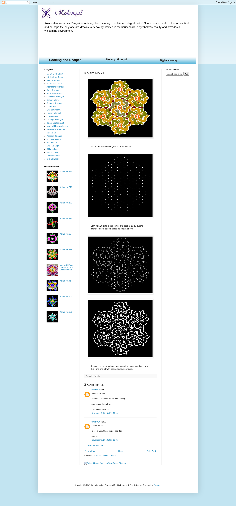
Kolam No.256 (66, 312)
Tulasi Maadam (53, 156)
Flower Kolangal (54, 113)
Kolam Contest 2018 (55, 123)
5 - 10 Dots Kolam (54, 84)
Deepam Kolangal (54, 103)
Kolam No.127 (66, 218)
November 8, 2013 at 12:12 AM (105, 413)
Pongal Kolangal (54, 139)
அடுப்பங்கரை (168, 60)
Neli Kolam (51, 133)
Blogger (157, 485)
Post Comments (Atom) (106, 456)
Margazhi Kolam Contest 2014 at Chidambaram (67, 267)
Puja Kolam (52, 142)
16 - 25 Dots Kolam (55, 77)
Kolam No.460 (66, 296)
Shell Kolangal (53, 146)
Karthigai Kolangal (55, 120)
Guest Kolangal (53, 116)
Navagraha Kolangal (56, 129)
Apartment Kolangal (55, 87)
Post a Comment (95, 445)
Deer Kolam (52, 107)
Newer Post (90, 451)
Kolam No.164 (66, 250)
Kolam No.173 (66, 172)
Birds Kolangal (53, 90)
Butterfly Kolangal (54, 93)
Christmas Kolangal (55, 97)
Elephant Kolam (54, 110)
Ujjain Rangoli (53, 159)
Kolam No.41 (65, 281)
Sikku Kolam (52, 149)
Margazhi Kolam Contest (57, 126)
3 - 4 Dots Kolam (54, 80)
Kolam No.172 (66, 203)
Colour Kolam (53, 100)
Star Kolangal (52, 152)
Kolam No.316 (66, 187)
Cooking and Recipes (65, 60)
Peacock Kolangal (54, 136)
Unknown (96, 390)
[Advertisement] (102, 44)
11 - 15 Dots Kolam (55, 74)
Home (121, 451)
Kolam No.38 (65, 234)
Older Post (151, 451)
